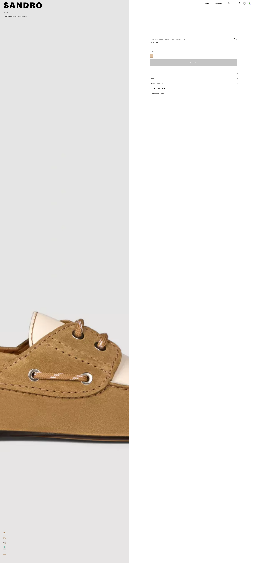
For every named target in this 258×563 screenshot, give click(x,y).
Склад (152, 78)
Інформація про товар (158, 73)
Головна (6, 12)
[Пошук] (229, 3)
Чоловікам (218, 3)
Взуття (6, 15)
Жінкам (207, 3)
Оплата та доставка (157, 88)
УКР (234, 3)
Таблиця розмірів (156, 83)
